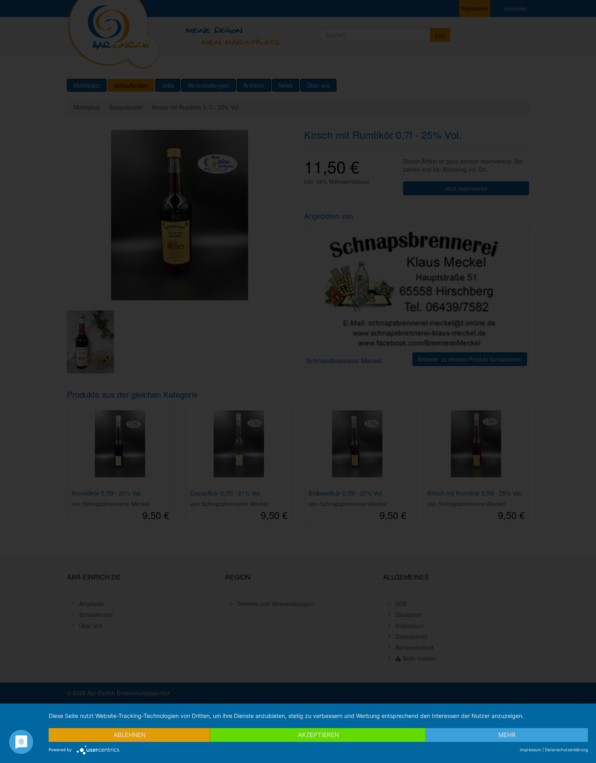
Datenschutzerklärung (566, 749)
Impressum (530, 749)
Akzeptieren (318, 735)
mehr (507, 735)
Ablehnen (130, 735)
